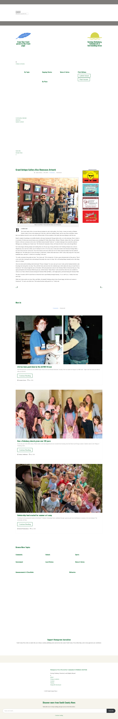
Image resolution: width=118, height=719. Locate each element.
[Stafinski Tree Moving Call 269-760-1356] (91, 222)
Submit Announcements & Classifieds (40, 134)
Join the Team (31, 142)
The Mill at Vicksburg (47, 77)
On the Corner (67, 92)
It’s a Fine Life (67, 89)
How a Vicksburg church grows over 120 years (34, 441)
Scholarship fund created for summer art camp (34, 515)
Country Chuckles (68, 82)
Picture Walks (67, 103)
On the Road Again (65, 97)
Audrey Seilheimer (23, 454)
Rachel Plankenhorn (24, 528)
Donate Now (22, 647)
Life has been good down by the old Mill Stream (34, 366)
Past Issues (84, 79)
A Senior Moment (68, 106)
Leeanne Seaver (22, 380)
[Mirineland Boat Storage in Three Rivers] (91, 195)
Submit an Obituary (33, 131)
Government (31, 91)
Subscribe (111, 710)
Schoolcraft (48, 89)
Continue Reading (25, 376)
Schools (29, 83)
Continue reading (59, 715)
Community (30, 76)
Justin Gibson (39, 172)
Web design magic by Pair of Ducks (66, 691)
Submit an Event (32, 138)
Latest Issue (84, 76)
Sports (28, 87)
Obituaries (30, 101)
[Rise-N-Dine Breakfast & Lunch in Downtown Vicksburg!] (91, 182)
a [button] (50, 675)
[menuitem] (59, 62)
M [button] (16, 62)
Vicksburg (47, 85)
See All (19, 558)
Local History (31, 79)
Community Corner (65, 77)
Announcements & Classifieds (31, 95)
